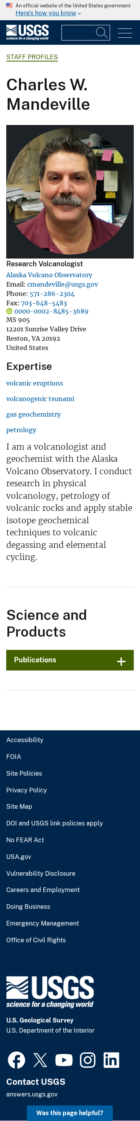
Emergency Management (42, 923)
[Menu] (125, 33)
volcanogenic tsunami (40, 399)
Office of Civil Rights (36, 940)
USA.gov (18, 857)
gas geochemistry (33, 414)
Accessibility (25, 740)
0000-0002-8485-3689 (51, 311)
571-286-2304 (52, 293)
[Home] (27, 38)
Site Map (19, 806)
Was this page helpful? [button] (69, 1113)
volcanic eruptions (34, 383)
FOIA (13, 756)
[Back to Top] (111, 1092)
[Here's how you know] (70, 10)
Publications (35, 660)
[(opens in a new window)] (16, 1059)
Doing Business (28, 906)
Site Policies (24, 773)
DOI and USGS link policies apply (54, 823)
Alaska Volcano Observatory (49, 275)
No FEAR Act (25, 840)
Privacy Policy (26, 790)
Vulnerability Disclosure (40, 873)
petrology (21, 430)
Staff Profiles (32, 57)
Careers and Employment (43, 890)
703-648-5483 (44, 303)
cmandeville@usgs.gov (62, 284)
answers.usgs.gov (32, 1094)
